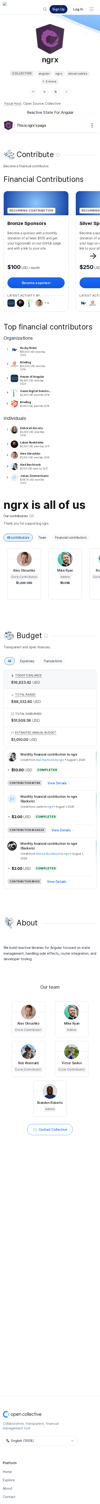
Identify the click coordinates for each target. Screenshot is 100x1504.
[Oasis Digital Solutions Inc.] (29, 303)
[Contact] (33, 91)
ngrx (61, 760)
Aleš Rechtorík (45, 760)
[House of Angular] (11, 303)
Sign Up (58, 9)
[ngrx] (9, 125)
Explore (9, 1480)
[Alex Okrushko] (39, 303)
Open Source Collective (42, 103)
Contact (9, 1497)
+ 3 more (50, 81)
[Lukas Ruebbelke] (20, 303)
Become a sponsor (36, 283)
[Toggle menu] (91, 9)
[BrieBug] (92, 303)
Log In (78, 9)
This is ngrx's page (31, 125)
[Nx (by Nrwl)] (83, 303)
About (7, 1488)
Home (7, 1472)
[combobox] (40, 1440)
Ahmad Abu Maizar (48, 853)
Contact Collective (53, 1129)
